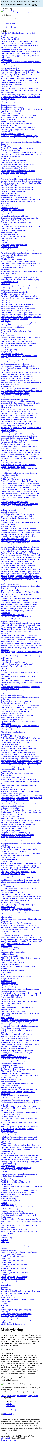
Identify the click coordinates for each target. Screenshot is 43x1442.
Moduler (4, 35)
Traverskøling (6, 750)
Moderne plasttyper (22, 41)
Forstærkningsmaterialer (30, 726)
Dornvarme (20, 800)
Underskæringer (20, 1028)
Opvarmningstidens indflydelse (12, 1044)
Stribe (3, 974)
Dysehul (12, 421)
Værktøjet (4, 905)
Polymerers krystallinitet (9, 66)
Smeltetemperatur (30, 545)
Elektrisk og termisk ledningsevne (13, 288)
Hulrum (17, 1077)
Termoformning (6, 981)
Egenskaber (5, 160)
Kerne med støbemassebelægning (25, 1069)
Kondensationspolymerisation (30, 62)
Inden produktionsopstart (10, 471)
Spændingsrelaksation (9, 123)
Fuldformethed (21, 1048)
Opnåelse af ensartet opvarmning (13, 1011)
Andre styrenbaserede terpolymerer (21, 155)
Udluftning (5, 1209)
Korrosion (14, 290)
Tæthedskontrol (6, 946)
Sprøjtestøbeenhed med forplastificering (15, 395)
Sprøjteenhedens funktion (10, 397)
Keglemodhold (17, 619)
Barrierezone (21, 763)
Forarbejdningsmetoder (18, 160)
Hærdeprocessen (18, 210)
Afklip (20, 929)
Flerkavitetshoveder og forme (11, 977)
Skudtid (4, 1182)
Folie (22, 738)
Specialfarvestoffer (15, 84)
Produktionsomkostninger (10, 469)
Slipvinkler (15, 1075)
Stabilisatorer (15, 76)
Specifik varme (31, 115)
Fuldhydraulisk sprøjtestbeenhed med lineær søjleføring (21, 392)
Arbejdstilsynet (6, 306)
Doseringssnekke (16, 781)
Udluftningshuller (14, 937)
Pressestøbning (31, 1118)
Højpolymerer (6, 58)
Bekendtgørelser (15, 1225)
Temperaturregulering (9, 652)
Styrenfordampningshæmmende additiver (16, 222)
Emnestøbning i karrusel (29, 1190)
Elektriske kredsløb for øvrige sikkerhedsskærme (20, 531)
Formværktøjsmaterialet (9, 1207)
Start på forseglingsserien (23, 563)
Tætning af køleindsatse (18, 666)
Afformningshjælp (24, 1024)
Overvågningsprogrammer (22, 506)
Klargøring (5, 804)
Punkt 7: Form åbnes (8, 498)
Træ (2, 1069)
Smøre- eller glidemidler (9, 80)
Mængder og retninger (15, 261)
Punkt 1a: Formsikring (9, 483)
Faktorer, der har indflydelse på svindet (15, 1038)
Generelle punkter (24, 1194)
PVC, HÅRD (6, 707)
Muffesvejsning (6, 1293)
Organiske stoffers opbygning (11, 56)
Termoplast (5, 144)
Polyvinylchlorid (7, 158)
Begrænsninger (12, 1256)
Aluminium (5, 1071)
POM (29, 707)
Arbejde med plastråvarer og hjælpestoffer (16, 310)
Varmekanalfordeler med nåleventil (22, 606)
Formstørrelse (6, 1075)
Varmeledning (6, 117)
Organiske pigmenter (21, 82)
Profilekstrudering (7, 886)
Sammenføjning (6, 1285)
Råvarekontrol (22, 810)
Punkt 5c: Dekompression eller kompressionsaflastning (19, 492)
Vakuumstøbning (21, 1129)
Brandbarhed (5, 142)
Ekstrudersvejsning (22, 1291)
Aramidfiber (5, 284)
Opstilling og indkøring (9, 985)
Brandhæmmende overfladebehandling (20, 90)
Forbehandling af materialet (11, 847)
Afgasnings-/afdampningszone (12, 752)
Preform (16, 979)
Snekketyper (37, 761)
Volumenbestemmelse (24, 761)
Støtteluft (14, 929)
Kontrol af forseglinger (9, 1194)
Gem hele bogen (11, 27)
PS (15, 705)
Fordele (3, 1256)
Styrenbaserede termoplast (10, 150)
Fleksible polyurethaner (9, 1172)
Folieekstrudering (7, 861)
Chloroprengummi (7, 1283)
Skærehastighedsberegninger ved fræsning (16, 1314)
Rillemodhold (26, 617)
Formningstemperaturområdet (18, 1046)
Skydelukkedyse (19, 428)
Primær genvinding (8, 331)
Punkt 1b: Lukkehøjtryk (26, 483)
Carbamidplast (6, 243)
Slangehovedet (33, 13)
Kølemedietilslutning (8, 664)
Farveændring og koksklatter (11, 824)
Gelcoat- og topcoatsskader (29, 1155)
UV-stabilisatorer (31, 78)
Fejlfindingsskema (7, 954)
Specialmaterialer (19, 1071)
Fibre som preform (24, 263)
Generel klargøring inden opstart (12, 802)
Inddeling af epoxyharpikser (11, 228)
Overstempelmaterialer (9, 1090)
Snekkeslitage (15, 405)
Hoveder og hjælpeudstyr (10, 956)
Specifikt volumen (35, 458)
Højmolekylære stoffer (31, 56)
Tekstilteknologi (6, 269)
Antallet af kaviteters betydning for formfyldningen (19, 553)
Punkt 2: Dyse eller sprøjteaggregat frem (21, 484)
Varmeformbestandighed (22, 572)
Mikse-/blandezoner (34, 763)
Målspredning (35, 586)
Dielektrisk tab (6, 132)
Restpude (36, 557)
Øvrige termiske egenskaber (11, 113)
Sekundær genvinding (23, 331)
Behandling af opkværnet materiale (13, 851)
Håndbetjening (20, 504)
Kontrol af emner (7, 1096)
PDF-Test (4, 33)
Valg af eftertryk (7, 559)
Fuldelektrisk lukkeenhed (10, 384)
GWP (7, 1225)
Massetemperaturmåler (9, 791)
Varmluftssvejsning (8, 1291)
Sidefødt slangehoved (9, 923)
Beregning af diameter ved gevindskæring (16, 1320)
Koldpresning (6, 1127)
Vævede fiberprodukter (16, 259)
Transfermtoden (18, 1246)
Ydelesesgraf (18, 814)
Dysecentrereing (22, 421)
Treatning (21, 866)
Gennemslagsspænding (9, 130)
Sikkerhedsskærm (34, 919)
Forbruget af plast (7, 45)
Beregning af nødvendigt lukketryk (13, 452)
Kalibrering (33, 878)
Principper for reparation (10, 1155)
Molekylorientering (8, 74)
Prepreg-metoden (20, 1122)
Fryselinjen (5, 866)
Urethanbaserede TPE (9, 199)
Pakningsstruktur (20, 683)
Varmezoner (32, 748)
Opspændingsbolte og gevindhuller (13, 436)
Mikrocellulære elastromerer (27, 1174)
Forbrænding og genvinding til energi (14, 339)
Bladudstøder (6, 629)
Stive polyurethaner (8, 1166)
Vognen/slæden (28, 929)
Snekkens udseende (8, 798)
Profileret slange (30, 925)
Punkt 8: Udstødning (23, 498)
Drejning (4, 1307)
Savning (9, 1322)
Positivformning (20, 991)
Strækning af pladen (8, 1048)
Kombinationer (6, 255)
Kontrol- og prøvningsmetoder (12, 1211)
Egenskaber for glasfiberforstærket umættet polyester (20, 296)
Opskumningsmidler (33, 95)
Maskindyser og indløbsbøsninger (13, 419)
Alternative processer (16, 970)
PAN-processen (19, 278)
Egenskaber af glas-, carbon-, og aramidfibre (17, 286)
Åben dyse (5, 421)
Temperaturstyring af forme (11, 1079)
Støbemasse (8, 1069)
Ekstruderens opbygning (10, 744)
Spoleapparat (11, 882)
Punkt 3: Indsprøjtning (32, 485)
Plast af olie (5, 347)
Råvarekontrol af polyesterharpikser (14, 1145)
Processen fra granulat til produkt (13, 777)
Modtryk (4, 415)
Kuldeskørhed (16, 117)
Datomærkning (6, 668)
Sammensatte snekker (9, 763)
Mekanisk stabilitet (19, 1102)
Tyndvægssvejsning (8, 1297)
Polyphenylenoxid (7, 183)
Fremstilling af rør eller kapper (12, 898)
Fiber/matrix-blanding (9, 267)
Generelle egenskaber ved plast (12, 103)
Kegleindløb (35, 602)
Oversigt (20, 267)
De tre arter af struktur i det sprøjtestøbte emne (17, 680)
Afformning (10, 1018)
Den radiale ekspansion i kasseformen (14, 691)
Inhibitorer (24, 216)
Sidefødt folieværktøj (8, 863)
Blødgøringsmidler (18, 95)
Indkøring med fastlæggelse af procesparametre (18, 537)
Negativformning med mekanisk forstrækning (20, 1002)
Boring (3, 1318)
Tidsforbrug (12, 467)
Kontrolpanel (5, 771)
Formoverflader (16, 1026)
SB (17, 705)
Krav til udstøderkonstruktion (11, 625)
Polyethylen (5, 148)
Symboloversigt (22, 919)
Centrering (21, 833)
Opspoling (12, 905)
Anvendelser (22, 1256)
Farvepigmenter (33, 1231)
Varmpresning (6, 1120)
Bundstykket (14, 940)
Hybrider (14, 282)
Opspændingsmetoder (9, 432)
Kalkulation (5, 461)
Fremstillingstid (26, 656)
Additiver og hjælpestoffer (25, 722)
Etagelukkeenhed (16, 378)
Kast (7, 656)
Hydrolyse (19, 337)
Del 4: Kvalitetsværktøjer (10, 584)
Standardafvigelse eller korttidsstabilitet (15, 586)
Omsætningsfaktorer (26, 415)
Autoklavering (12, 1133)
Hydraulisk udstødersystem (30, 623)
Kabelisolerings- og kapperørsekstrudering (16, 909)
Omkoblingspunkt (14, 549)
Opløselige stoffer (7, 82)
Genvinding (12, 329)
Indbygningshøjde (26, 940)
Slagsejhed (28, 123)
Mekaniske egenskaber (9, 119)
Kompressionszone (15, 796)
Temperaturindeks (28, 117)
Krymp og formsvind (19, 1036)
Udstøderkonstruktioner (9, 621)
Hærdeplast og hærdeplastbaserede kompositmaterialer (16, 342)
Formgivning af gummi (28, 1252)
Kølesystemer (6, 660)
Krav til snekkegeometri (9, 765)
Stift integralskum (22, 1168)
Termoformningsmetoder (30, 989)
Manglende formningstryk (22, 1108)
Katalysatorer (6, 1229)
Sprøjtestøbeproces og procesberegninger (16, 444)
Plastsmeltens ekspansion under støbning (15, 687)
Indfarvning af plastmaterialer (11, 713)
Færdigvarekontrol (7, 1151)
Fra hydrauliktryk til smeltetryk (19, 416)
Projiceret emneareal (34, 452)
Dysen (13, 925)
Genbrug (4, 329)
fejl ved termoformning (22, 1096)
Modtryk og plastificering (21, 411)
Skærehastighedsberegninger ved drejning (16, 1310)
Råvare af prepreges (8, 1149)
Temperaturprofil (36, 798)
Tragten (3, 779)
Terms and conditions (8, 1440)
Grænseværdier (6, 313)
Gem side (9, 21)
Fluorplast (28, 183)
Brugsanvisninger (34, 315)
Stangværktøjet (12, 890)
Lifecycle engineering (9, 350)
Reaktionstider (6, 1180)
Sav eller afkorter (27, 894)
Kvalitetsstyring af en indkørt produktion (15, 541)
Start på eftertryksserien (24, 557)
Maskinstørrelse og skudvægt (11, 465)
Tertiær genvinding (8, 335)
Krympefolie (20, 874)
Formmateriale (6, 935)
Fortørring (33, 779)
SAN (21, 705)
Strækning (4, 794)
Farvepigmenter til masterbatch (12, 717)
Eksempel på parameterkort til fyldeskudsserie (17, 555)
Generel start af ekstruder (18, 804)
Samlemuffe (21, 882)
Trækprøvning (35, 843)
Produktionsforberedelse (9, 473)
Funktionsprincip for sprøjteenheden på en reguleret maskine (18, 367)
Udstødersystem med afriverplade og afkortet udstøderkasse (21, 640)
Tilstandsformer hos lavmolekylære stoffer (16, 109)
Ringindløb (5, 606)
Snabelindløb (26, 602)
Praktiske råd (9, 1028)
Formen (4, 933)
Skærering (12, 944)
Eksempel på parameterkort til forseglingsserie (18, 566)
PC (37, 705)
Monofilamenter (35, 738)
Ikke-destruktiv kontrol (9, 1219)
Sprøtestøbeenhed (7, 387)
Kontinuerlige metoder (9, 1135)
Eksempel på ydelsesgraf (10, 816)
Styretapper (16, 935)
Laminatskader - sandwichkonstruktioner (27, 1159)
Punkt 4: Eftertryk (31, 487)
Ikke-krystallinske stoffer (10, 68)
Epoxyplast (5, 224)
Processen (21, 736)
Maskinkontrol (21, 1215)
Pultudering (5, 1137)
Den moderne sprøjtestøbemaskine (13, 362)
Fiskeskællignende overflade (28, 820)
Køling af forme (17, 1100)
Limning (4, 1303)
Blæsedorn (22, 942)
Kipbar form (5, 962)
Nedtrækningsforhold (28, 872)
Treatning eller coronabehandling (13, 592)
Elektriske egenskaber (9, 125)
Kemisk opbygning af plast (10, 47)
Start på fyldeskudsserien (28, 551)
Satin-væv (22, 271)
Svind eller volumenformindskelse (23, 672)
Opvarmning (5, 1005)
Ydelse (26, 800)
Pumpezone (27, 796)
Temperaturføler (6, 775)
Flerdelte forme (11, 942)
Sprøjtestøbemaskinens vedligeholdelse (15, 522)
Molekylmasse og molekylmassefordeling (25, 72)
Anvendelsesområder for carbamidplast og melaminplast (21, 253)
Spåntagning (5, 1305)
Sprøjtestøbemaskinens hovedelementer (15, 364)
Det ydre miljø (6, 321)
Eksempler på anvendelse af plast (26, 45)
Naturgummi (19, 1254)
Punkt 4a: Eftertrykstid (9, 489)
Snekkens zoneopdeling (9, 759)
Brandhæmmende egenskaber (28, 218)
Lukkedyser (17, 426)
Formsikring (37, 940)
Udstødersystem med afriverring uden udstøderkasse (20, 645)
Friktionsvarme (6, 787)
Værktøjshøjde (15, 475)
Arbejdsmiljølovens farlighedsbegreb (14, 315)
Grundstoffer (5, 51)
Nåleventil (4, 609)
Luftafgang (29, 1053)
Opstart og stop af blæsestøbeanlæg (13, 950)
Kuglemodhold (6, 619)
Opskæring (13, 866)
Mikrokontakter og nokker (10, 366)
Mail (33, 1436)
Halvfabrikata (36, 263)
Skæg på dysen (11, 820)
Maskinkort (5, 475)
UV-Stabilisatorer (23, 728)
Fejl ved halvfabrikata (20, 1098)
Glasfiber (4, 259)
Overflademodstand (28, 127)
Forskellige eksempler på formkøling (14, 662)
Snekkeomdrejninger (28, 417)
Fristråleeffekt (6, 602)
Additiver (24, 1229)
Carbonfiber (5, 275)
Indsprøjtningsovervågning (25, 508)
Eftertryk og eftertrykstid (30, 549)
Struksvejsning (34, 1291)
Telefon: (14, 1438)
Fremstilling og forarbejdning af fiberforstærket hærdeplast (19, 1113)
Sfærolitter (4, 70)
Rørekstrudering (7, 876)
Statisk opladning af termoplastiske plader (25, 1040)
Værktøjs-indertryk (8, 454)
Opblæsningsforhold (16, 868)
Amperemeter (6, 773)
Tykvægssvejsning (7, 1289)
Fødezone (4, 796)
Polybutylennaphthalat (32, 181)
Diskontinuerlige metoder (10, 1116)
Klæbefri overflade (8, 220)
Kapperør (30, 841)
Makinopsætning (7, 1196)
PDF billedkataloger (15, 33)
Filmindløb (15, 604)
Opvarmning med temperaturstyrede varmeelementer (20, 1014)
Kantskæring (28, 898)
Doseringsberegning (21, 458)
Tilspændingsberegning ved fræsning (14, 1316)
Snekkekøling (20, 769)
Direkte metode (6, 1246)
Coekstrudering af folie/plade (11, 896)
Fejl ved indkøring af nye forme (12, 1106)
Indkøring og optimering (10, 808)
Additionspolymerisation (10, 62)
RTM (36, 1127)
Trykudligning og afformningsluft (21, 1022)
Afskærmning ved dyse (19, 528)
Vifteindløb (23, 604)
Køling (36, 791)
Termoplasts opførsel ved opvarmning (14, 1042)
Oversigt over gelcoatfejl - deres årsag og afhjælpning (20, 1162)
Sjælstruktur (31, 683)
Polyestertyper (6, 210)
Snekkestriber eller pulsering (19, 826)
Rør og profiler (14, 738)
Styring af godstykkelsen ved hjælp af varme (16, 834)
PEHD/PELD (6, 705)
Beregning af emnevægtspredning (28, 576)
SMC (7, 1242)
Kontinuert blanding (22, 1186)
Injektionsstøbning (7, 1254)
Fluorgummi (5, 1275)
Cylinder (28, 746)
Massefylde (5, 136)
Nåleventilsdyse (6, 428)
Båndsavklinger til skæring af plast (13, 1324)
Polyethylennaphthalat (16, 181)
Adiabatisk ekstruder (17, 806)
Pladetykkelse (14, 1051)
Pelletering (5, 738)
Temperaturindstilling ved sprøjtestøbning (16, 701)
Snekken (32, 754)
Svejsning (13, 870)
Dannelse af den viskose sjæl (11, 676)
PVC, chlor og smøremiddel (22, 855)
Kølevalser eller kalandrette (11, 894)
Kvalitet (14, 810)
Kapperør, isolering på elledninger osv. (15, 740)
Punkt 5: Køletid (24, 489)
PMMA (30, 705)
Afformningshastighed (9, 1024)
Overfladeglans (14, 656)
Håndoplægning (7, 1118)
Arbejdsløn (21, 467)
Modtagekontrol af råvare (10, 1213)
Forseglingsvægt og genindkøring (13, 565)
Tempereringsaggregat (30, 440)
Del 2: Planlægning (21, 539)
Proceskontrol (18, 812)
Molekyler (20, 51)
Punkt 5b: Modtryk (24, 491)
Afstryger (4, 944)
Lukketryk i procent (22, 454)
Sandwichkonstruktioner (28, 1139)
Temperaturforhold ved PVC (30, 785)
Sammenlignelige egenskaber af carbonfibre (17, 280)
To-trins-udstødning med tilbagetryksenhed (26, 629)
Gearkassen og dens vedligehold (12, 746)
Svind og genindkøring (21, 559)
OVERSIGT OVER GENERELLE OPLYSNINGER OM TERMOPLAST (16, 710)
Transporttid (11, 1182)
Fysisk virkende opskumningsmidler (14, 97)
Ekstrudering (11, 13)
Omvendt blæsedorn (33, 942)
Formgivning (5, 672)
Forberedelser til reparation (10, 1201)
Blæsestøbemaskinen (8, 919)
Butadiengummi (6, 1262)
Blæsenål (4, 964)
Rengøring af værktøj (8, 833)
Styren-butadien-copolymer (19, 152)
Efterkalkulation (33, 469)
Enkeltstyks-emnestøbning (10, 1190)
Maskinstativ (34, 368)
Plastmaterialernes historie (10, 39)
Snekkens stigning (25, 759)
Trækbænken (28, 880)
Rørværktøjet (5, 878)
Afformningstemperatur (9, 1020)
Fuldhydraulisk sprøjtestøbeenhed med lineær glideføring (19, 390)
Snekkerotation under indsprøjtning (20, 516)
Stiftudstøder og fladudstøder (17, 627)
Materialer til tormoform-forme (12, 1067)
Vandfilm (4, 880)
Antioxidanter (20, 78)
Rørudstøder (33, 627)
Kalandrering (36, 896)
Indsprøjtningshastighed (9, 551)
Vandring (14, 927)
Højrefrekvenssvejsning (9, 1299)
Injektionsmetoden (7, 1129)
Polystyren (5, 152)
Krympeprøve (25, 843)
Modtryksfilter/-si (7, 789)
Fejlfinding (5, 479)
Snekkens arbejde (15, 794)
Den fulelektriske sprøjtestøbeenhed (14, 389)
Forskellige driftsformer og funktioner (14, 502)
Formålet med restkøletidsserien (22, 569)
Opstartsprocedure (7, 952)
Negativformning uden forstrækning (14, 1001)
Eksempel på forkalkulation (11, 463)
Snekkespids (23, 765)
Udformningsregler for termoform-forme (15, 1073)
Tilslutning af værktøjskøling (11, 440)
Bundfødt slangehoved (25, 923)
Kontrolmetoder (6, 1141)
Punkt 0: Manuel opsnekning (11, 481)
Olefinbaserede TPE (23, 197)
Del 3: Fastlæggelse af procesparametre (15, 543)
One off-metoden (12, 1139)
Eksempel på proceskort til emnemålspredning (17, 581)
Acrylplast (4, 179)
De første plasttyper (8, 41)
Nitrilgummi (5, 1258)
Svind (3, 656)
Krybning (4, 121)
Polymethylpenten (26, 148)
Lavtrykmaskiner (36, 1186)
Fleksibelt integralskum (9, 1176)
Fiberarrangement (17, 265)
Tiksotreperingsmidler (9, 218)
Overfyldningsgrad (23, 1182)
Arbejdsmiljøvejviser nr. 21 (27, 308)
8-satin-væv (13, 273)
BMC (3, 1242)
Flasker (23, 841)
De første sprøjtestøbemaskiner (12, 354)
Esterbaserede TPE (24, 199)
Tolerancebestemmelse (9, 588)
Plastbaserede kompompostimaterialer (14, 292)
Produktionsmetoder (8, 1188)
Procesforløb (5, 1016)
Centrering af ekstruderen (10, 931)
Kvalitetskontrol (14, 964)
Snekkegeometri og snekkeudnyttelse (14, 399)
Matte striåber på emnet (24, 822)
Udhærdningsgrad (7, 212)
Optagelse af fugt (7, 1034)
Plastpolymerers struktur (9, 64)
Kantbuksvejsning (7, 1295)
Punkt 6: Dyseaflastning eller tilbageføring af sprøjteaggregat (20, 494)
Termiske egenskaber (8, 105)
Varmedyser (13, 609)
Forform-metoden (7, 1122)
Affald (27, 325)
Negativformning (7, 999)
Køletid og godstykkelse (9, 450)
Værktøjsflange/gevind (9, 748)
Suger (27, 779)
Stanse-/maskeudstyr (23, 944)
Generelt (4, 1203)
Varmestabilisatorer (8, 78)
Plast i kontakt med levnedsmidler (13, 138)
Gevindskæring (12, 1318)
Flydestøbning (6, 518)
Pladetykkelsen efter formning (19, 1059)
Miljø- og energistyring (16, 325)
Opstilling (4, 987)
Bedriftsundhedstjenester (21, 306)
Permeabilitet (30, 138)
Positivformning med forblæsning (13, 993)
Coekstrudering (6, 742)
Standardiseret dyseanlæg (23, 424)
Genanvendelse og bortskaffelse (12, 327)
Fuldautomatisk (6, 506)
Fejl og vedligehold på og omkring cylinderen (18, 753)
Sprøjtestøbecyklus (8, 477)
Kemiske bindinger (17, 53)
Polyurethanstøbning (8, 1164)
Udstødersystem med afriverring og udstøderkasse (20, 642)
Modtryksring (6, 925)
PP (12, 705)
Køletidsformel (36, 450)
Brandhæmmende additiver (31, 142)
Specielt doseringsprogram (21, 518)
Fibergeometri (6, 265)
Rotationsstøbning (7, 1112)
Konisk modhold (14, 617)
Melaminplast (6, 249)
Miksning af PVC (24, 853)
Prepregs (36, 280)
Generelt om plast (10, 37)
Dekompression (13, 415)
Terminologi (9, 43)
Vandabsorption (15, 136)
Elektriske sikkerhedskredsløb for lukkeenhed (18, 529)
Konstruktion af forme (9, 1065)
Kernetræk (16, 514)
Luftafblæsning (6, 514)
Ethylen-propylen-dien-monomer (13, 1279)
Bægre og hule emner (13, 841)
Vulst (27, 878)
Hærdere (37, 226)
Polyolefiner (5, 146)
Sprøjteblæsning (7, 979)
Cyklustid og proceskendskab (20, 479)
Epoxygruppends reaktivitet (23, 226)
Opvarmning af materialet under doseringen (23, 413)
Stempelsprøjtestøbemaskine (11, 356)
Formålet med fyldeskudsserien (12, 545)
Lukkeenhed (5, 370)
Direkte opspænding (8, 434)
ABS (25, 705)
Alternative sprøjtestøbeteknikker (13, 732)
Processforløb (6, 1178)
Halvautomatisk (32, 504)
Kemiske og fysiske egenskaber (12, 134)
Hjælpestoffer (6, 214)
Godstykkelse (18, 966)
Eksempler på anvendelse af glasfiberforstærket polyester (21, 298)
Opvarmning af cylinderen (10, 785)
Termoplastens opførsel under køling (14, 1057)
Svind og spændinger (15, 880)
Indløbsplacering (18, 611)
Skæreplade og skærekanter (31, 937)
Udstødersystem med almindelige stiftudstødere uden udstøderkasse (18, 638)
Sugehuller (10, 1077)
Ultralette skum (22, 1170)
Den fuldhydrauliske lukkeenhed (13, 372)
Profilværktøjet (6, 888)
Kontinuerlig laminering (18, 1137)
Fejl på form (32, 1098)
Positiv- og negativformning (11, 989)
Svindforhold (35, 541)
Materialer (4, 670)
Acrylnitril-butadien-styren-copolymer (22, 154)
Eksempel (4, 333)
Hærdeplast (5, 206)
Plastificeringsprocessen (31, 781)
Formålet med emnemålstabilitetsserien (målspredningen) (21, 578)
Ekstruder (13, 736)
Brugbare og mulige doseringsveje (23, 403)
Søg (2, 37)
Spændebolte (22, 748)
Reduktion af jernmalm (32, 337)
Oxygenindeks (16, 142)
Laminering (26, 896)
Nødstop (4, 535)
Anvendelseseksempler (9, 162)
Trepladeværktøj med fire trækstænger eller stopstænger (21, 647)
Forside (3, 13)
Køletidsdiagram (25, 450)
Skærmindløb (6, 604)
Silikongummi (6, 1270)
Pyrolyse (4, 337)
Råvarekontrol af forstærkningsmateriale (26, 1147)
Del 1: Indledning (7, 539)
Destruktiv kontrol (24, 1219)
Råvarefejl (13, 1199)
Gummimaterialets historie (10, 1252)
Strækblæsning (28, 977)
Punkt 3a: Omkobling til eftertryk (13, 487)
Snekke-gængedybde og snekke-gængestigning (18, 401)
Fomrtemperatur (18, 1053)
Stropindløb (32, 604)
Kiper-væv (14, 271)
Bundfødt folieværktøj (25, 863)
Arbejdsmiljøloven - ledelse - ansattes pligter (17, 304)
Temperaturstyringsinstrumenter (22, 773)
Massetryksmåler (20, 789)
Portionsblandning (7, 1186)
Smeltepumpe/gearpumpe (10, 843)
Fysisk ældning (6, 115)
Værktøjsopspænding (8, 430)
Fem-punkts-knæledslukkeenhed (29, 382)
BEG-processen (31, 278)
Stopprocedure (20, 952)
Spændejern (36, 434)
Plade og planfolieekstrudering (12, 892)
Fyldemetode (23, 1207)
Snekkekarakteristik (8, 800)
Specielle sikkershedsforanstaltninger (21, 535)
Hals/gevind (5, 940)
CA (34, 705)
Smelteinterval (15, 111)
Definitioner (26, 1225)
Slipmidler (13, 728)
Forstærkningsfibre (8, 257)
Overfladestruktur (7, 683)
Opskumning (16, 1180)
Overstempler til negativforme (11, 1092)
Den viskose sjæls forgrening (11, 695)
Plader (26, 738)
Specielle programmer (9, 512)
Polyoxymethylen (24, 179)
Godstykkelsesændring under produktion (15, 828)
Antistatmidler (6, 95)
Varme (3, 783)
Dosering (4, 413)
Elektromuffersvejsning (21, 1293)
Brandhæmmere (6, 86)
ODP (3, 1225)
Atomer (13, 51)
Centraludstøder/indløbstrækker (12, 615)
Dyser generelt (15, 872)
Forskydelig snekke (8, 769)
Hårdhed (20, 123)
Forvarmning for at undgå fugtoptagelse (23, 849)
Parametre (24, 255)
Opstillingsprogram (8, 504)
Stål (11, 1071)
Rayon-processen (7, 278)
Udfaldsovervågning (8, 510)
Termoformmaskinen (8, 983)
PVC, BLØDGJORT (19, 707)
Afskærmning (6, 528)
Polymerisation (6, 60)
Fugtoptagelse (31, 288)
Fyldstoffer (5, 101)
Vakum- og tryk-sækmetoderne (22, 1127)
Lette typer (22, 1176)
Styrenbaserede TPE (8, 197)
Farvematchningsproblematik (11, 720)
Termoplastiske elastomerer (11, 195)
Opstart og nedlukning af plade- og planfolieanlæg (21, 899)
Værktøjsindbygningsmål (28, 473)
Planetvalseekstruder (8, 857)
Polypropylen (15, 148)
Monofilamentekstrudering (10, 903)
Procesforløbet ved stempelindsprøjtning (15, 360)
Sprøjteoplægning (19, 1118)
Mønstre (4, 261)
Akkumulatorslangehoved (10, 958)
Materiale (4, 1059)
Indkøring (12, 987)
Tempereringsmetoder (9, 1081)
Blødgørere (5, 726)
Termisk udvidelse (19, 115)
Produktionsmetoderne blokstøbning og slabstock (18, 1192)
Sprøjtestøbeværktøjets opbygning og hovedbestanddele (21, 598)
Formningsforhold (7, 991)
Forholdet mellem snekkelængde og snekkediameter (19, 757)
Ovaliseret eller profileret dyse (28, 927)
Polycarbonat (19, 183)
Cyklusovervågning (8, 508)
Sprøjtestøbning (6, 352)
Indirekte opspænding (24, 434)
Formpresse (28, 1246)
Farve (17, 220)
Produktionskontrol (23, 1149)
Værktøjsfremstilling (32, 592)
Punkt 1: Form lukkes (30, 481)
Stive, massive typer (8, 1168)
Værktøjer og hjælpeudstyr (10, 590)
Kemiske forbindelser (32, 51)
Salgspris (23, 469)
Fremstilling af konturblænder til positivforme (17, 1084)
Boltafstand (12, 438)
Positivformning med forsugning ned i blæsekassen (19, 996)
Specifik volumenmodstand (11, 127)
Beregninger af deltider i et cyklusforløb (15, 446)
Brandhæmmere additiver (10, 1231)
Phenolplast (14, 234)
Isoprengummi (6, 1266)
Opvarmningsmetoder (9, 1007)
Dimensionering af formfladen (12, 1083)
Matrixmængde (30, 265)
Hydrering (11, 337)
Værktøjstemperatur (8, 547)
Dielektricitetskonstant (26, 130)
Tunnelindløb (16, 602)
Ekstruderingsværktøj (25, 791)
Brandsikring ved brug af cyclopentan (27, 1221)
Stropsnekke (5, 781)
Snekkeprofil (5, 403)
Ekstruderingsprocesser (9, 859)
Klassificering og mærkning (22, 313)
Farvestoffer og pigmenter (28, 80)
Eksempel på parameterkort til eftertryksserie (20, 560)
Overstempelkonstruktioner (27, 1090)
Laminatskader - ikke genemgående (14, 1157)
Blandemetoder (6, 1184)
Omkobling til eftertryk (33, 582)
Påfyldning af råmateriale (16, 779)
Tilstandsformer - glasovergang (12, 107)
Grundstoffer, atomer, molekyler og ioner (15, 49)
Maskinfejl (5, 1199)
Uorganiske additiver (23, 88)
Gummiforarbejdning (8, 1250)
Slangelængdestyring (17, 962)
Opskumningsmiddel (8, 722)
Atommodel (5, 53)
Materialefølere (14, 837)
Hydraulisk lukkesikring (31, 532)
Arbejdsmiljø (5, 300)
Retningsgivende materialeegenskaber (14, 703)
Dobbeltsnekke (33, 765)
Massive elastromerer (8, 1174)
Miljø (3, 1223)
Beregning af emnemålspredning (12, 580)
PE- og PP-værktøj (18, 878)
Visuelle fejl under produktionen (12, 818)
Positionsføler (6, 929)
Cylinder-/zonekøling (19, 750)
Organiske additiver (8, 88)
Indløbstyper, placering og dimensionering (16, 600)
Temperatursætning (22, 798)
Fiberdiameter (6, 282)
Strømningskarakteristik (9, 853)
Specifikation (5, 810)
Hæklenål (4, 617)
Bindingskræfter (30, 53)
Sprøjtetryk (20, 547)
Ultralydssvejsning (7, 1301)
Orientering (16, 255)
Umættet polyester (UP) (9, 208)
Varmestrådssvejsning (26, 1299)
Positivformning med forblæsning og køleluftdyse (21, 994)
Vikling (3, 1133)
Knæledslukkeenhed (32, 372)
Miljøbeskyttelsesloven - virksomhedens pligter (18, 323)
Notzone (26, 752)
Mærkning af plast (25, 345)
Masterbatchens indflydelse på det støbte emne (17, 715)
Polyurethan (5, 234)
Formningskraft (6, 1053)
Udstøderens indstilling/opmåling (13, 442)
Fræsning (4, 1312)
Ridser (3, 820)
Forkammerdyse (7, 426)
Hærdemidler (5, 216)
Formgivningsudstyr (8, 1205)
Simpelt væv (5, 271)
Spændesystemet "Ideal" (26, 438)
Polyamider (13, 179)
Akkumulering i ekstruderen (30, 958)
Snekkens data (6, 767)
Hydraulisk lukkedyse (33, 428)
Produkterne (5, 736)
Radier (22, 1075)
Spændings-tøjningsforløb (17, 121)
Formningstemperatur (27, 1051)
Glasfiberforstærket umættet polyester (14, 294)
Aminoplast (5, 241)
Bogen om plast (29, 33)
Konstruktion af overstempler (11, 1088)
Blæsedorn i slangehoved (10, 960)
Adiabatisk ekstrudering (21, 742)
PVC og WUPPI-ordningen (11, 341)
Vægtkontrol (5, 927)
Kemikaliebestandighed (29, 136)
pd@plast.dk (5, 1438)
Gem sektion (10, 23)
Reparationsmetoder (8, 1153)
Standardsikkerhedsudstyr (10, 526)
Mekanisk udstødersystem (10, 623)
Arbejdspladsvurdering (9, 308)
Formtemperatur (17, 1063)
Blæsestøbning (22, 13)
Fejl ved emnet (6, 1098)
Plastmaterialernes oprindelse (24, 43)
